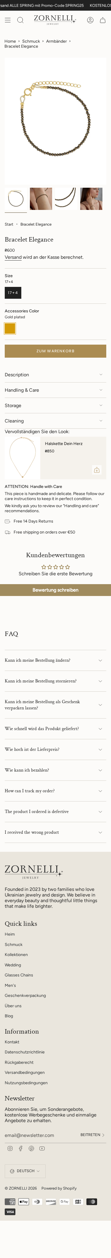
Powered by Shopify (59, 1188)
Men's (10, 985)
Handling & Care (22, 390)
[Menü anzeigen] (8, 20)
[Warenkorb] (102, 20)
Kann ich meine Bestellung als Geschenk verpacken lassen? (42, 705)
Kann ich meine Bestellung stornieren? (41, 681)
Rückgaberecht (19, 1062)
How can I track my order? (30, 791)
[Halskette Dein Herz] (22, 458)
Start (9, 224)
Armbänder (56, 41)
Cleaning (14, 421)
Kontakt (12, 1042)
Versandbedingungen (25, 1072)
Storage (13, 405)
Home (10, 41)
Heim (10, 934)
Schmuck (31, 41)
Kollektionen (16, 954)
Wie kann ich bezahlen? (27, 770)
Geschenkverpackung (25, 995)
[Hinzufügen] (97, 470)
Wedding (13, 965)
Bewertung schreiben (55, 590)
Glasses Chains (19, 975)
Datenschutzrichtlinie (25, 1052)
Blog (9, 1015)
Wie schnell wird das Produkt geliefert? (42, 729)
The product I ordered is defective (37, 812)
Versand (13, 257)
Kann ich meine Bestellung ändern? (37, 660)
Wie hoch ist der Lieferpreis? (32, 749)
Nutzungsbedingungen (26, 1082)
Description (17, 374)
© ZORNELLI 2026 (21, 1188)
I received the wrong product (32, 832)
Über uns (13, 1005)
